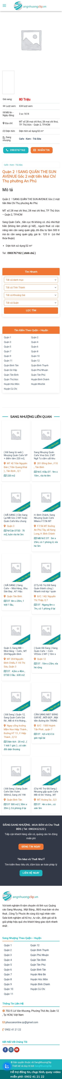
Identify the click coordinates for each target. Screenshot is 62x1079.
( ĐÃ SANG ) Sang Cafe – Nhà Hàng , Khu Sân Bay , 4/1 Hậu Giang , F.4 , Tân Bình (16, 590)
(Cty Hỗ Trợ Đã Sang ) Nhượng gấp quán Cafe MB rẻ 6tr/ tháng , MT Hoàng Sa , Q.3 (46, 793)
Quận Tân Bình (11, 375)
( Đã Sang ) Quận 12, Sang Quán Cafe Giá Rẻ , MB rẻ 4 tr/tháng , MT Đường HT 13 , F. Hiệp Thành (15, 720)
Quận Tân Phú (38, 375)
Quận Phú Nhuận (39, 370)
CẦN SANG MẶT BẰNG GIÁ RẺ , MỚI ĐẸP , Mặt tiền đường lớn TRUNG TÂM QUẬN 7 (46, 719)
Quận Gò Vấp (10, 370)
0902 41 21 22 (13, 1029)
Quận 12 (35, 360)
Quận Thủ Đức (11, 379)
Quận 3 (7, 342)
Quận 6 (34, 346)
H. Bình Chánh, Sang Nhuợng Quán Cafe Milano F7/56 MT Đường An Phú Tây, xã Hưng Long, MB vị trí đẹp (45, 522)
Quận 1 (7, 337)
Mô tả (7, 189)
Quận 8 (34, 351)
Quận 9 (7, 356)
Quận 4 (34, 342)
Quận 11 (8, 360)
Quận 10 (35, 356)
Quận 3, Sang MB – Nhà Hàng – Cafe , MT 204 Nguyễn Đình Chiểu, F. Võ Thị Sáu (15, 653)
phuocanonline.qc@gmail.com (22, 1022)
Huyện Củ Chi (10, 389)
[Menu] (4, 6)
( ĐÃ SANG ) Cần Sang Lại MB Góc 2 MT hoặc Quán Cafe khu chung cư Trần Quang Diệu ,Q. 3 (15, 521)
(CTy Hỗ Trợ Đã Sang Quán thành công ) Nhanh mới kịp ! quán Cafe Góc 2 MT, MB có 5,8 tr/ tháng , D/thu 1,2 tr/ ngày (46, 593)
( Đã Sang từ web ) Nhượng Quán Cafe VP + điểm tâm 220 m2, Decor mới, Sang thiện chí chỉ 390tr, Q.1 (16, 458)
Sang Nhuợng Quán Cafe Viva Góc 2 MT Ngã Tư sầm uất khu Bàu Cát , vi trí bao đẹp (46, 457)
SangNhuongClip (43, 1066)
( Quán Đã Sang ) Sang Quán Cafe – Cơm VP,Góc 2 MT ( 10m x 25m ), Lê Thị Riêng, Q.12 (46, 654)
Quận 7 (7, 351)
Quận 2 (34, 337)
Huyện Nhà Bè (38, 384)
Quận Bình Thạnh (39, 365)
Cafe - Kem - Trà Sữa (30, 139)
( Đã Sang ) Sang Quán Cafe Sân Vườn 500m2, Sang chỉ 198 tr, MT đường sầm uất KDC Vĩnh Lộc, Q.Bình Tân (15, 796)
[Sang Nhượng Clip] (31, 5)
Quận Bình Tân (11, 365)
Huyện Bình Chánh (40, 379)
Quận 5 (7, 346)
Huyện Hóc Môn (11, 384)
